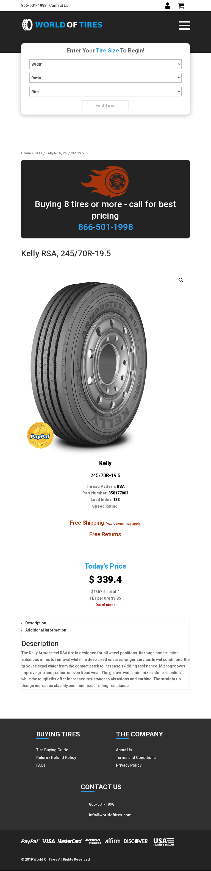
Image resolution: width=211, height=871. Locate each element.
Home (26, 153)
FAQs (41, 765)
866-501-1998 (33, 5)
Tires (38, 153)
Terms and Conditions (136, 757)
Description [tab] (35, 623)
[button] (181, 280)
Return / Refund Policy (56, 757)
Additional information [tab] (45, 630)
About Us (124, 750)
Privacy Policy (128, 765)
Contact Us (58, 5)
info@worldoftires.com (110, 815)
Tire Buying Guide (52, 750)
